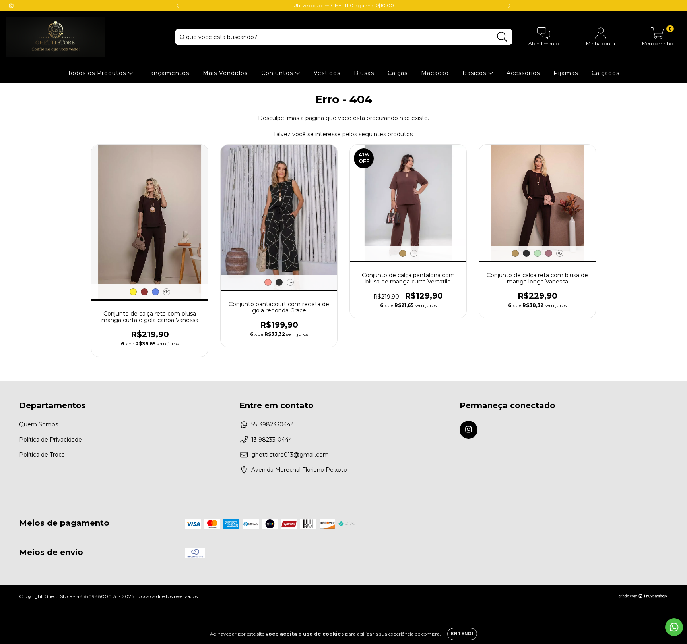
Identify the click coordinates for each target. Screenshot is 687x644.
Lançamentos (167, 73)
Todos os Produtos (98, 73)
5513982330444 (272, 424)
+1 (413, 253)
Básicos (475, 73)
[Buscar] (502, 37)
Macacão (435, 73)
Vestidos (327, 73)
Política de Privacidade (50, 439)
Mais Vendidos (225, 73)
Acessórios (523, 73)
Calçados (605, 73)
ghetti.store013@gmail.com (290, 454)
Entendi (462, 633)
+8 (559, 253)
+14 (166, 291)
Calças (398, 73)
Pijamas (565, 73)
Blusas (364, 73)
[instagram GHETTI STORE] (11, 5)
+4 (290, 282)
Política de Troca (42, 454)
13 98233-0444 (271, 439)
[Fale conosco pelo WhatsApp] (674, 627)
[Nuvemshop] (643, 597)
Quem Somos (38, 424)
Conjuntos (278, 73)
